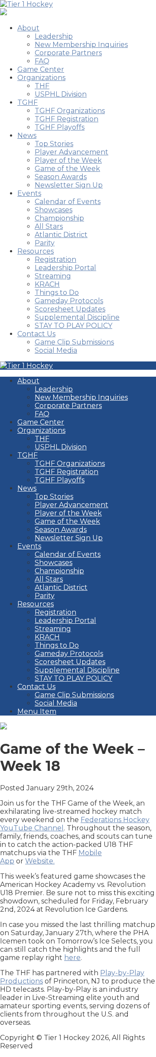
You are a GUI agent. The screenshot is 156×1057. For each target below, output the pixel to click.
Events (29, 193)
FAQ (42, 61)
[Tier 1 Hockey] (26, 4)
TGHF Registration (66, 119)
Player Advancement (71, 152)
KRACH (47, 284)
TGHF (27, 102)
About (28, 28)
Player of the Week (68, 160)
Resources (35, 251)
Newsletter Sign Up (69, 185)
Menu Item (36, 711)
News (26, 135)
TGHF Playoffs (59, 127)
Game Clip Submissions (74, 342)
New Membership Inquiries (81, 44)
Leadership (54, 36)
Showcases (53, 210)
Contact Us (36, 334)
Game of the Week (67, 168)
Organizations (41, 78)
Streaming (53, 276)
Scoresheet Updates (70, 309)
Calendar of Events (68, 201)
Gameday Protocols (69, 301)
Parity (45, 243)
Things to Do (57, 292)
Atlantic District (61, 235)
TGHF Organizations (70, 111)
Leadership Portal (65, 268)
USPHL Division (61, 94)
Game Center (40, 69)
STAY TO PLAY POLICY (73, 325)
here (72, 957)
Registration (55, 259)
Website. (40, 861)
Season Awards (61, 177)
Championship (59, 218)
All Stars (49, 226)
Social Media (56, 350)
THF (42, 86)
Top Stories (54, 144)
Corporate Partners (68, 53)
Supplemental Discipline (77, 317)
